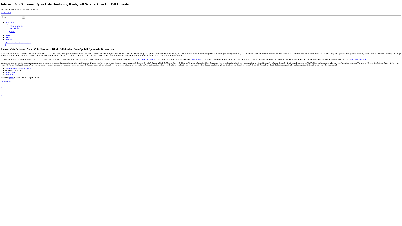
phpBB (11, 78)
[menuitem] (16, 26)
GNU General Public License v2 (146, 59)
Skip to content (6, 13)
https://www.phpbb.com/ (358, 59)
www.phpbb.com (197, 59)
